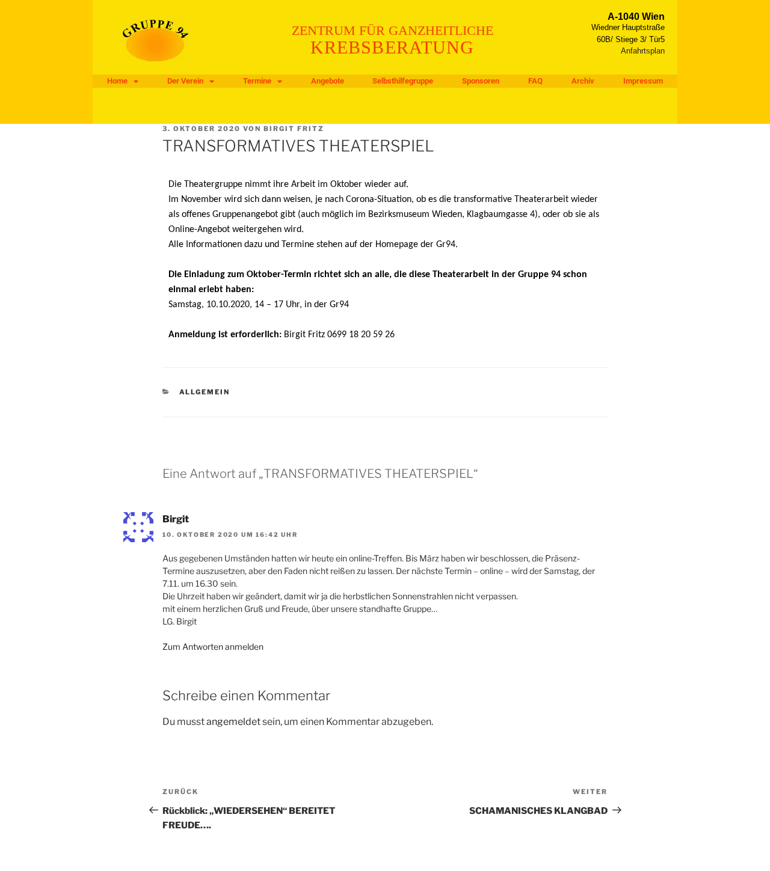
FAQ (535, 80)
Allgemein (204, 392)
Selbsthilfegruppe (402, 80)
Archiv (582, 80)
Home (117, 80)
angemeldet (233, 721)
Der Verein (185, 80)
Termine (257, 80)
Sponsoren (480, 80)
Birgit (175, 519)
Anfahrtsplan (643, 50)
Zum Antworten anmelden (212, 646)
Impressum (643, 80)
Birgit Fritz (293, 128)
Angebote (327, 80)
